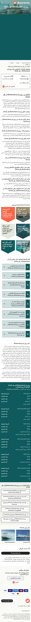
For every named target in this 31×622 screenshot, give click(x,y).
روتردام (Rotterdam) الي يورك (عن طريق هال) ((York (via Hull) (14, 519)
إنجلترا (11, 62)
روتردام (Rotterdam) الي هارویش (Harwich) (15, 514)
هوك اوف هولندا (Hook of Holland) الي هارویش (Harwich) (14, 503)
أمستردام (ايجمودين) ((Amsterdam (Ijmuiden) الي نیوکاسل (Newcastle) (14, 491)
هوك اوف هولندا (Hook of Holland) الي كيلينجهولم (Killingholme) (14, 509)
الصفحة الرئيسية (26, 62)
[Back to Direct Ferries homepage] (21, 2)
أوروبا (17, 62)
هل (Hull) (27, 64)
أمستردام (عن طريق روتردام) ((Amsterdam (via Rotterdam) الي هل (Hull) (14, 497)
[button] (16, 267)
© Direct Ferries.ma (26, 610)
